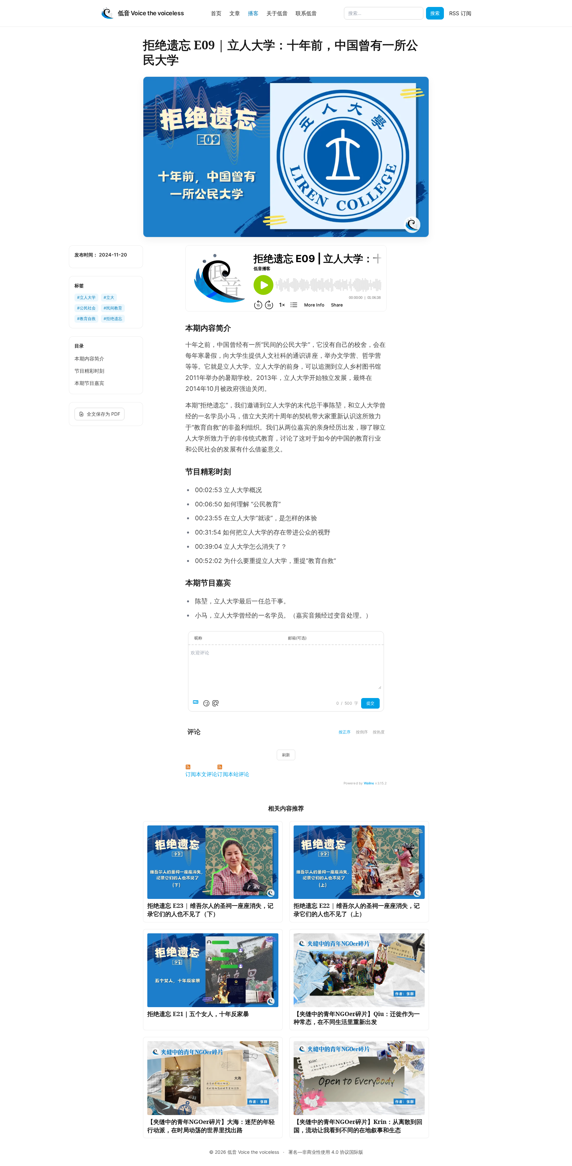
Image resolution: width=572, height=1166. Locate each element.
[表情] (206, 703)
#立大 (109, 297)
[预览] (215, 703)
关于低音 (277, 13)
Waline (369, 783)
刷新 (286, 754)
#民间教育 (113, 307)
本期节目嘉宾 (89, 383)
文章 (234, 13)
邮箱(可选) (297, 637)
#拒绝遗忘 (113, 318)
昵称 (198, 637)
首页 (216, 13)
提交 (370, 703)
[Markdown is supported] (197, 703)
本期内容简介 (89, 358)
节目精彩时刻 (89, 371)
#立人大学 (86, 297)
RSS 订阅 (460, 13)
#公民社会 (86, 307)
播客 (253, 13)
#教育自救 (86, 318)
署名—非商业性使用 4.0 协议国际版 (325, 1152)
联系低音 (306, 13)
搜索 (435, 13)
